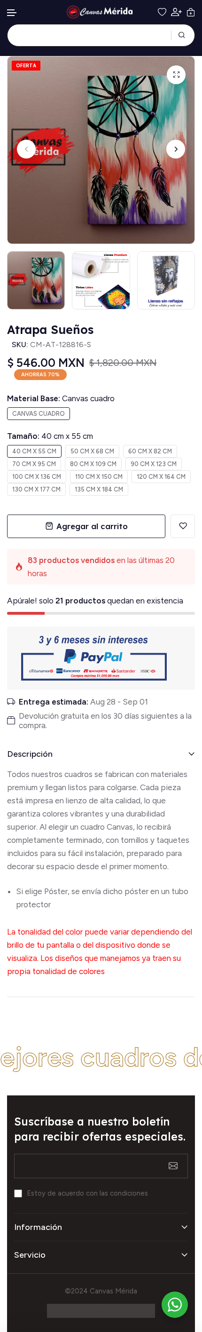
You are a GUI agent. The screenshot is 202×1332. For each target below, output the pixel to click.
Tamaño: (50, 436)
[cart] (190, 12)
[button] (12, 12)
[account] (176, 12)
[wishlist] (162, 12)
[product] (176, 74)
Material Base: (61, 398)
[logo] (101, 12)
